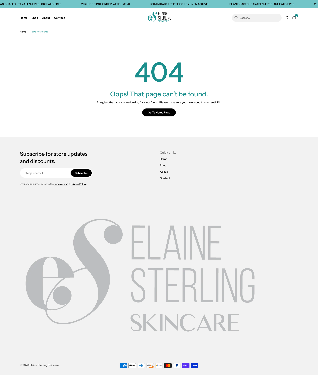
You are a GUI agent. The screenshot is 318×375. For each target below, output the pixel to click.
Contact (165, 178)
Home (23, 31)
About (164, 171)
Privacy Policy (78, 183)
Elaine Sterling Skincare (44, 365)
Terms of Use (61, 183)
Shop (163, 165)
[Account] (287, 18)
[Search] (236, 18)
